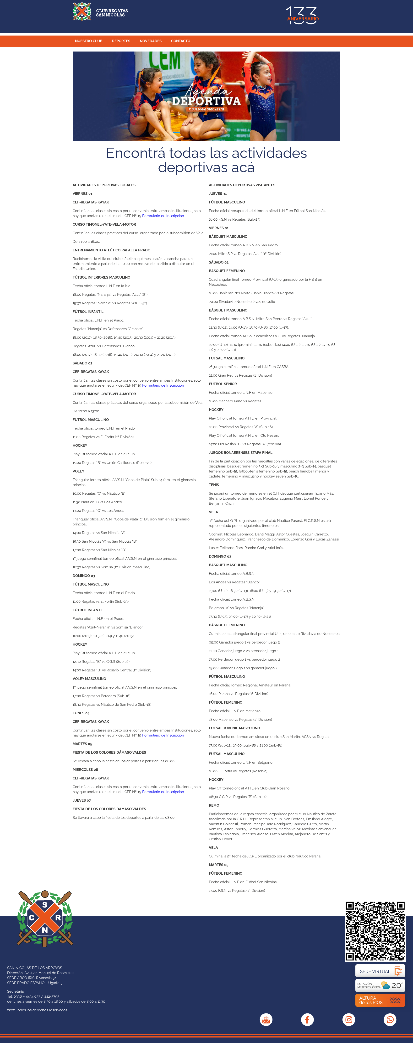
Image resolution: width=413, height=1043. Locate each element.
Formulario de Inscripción (163, 216)
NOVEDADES (151, 41)
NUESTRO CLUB (88, 41)
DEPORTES (121, 41)
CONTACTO (180, 41)
